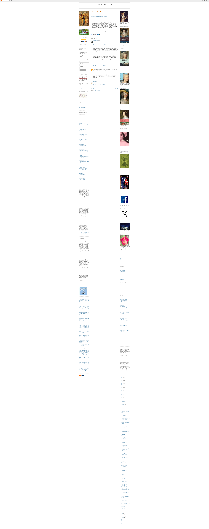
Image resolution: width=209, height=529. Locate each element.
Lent (85, 331)
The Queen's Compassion (123, 331)
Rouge (122, 499)
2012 (122, 396)
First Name (81, 63)
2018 (122, 387)
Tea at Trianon (104, 5)
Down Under (85, 315)
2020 (122, 384)
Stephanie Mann (84, 350)
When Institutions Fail (124, 497)
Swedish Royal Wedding (125, 448)
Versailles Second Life (82, 180)
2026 (122, 376)
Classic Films (85, 312)
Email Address (84, 60)
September (123, 404)
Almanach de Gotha (82, 123)
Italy (80, 328)
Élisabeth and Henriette (124, 457)
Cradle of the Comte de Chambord (124, 485)
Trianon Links (122, 259)
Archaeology (87, 300)
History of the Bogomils (125, 455)
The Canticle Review (82, 174)
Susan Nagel (81, 173)
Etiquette (80, 320)
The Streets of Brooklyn (125, 462)
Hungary (86, 327)
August (123, 405)
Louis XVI (80, 140)
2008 (122, 520)
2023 (122, 380)
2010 (122, 398)
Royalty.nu (80, 170)
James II (82, 328)
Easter (80, 316)
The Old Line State (85, 359)
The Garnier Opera (124, 477)
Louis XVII (80, 143)
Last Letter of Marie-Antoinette (124, 308)
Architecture (81, 301)
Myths (88, 339)
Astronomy (88, 301)
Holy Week (81, 327)
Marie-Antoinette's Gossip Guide (84, 156)
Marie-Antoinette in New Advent (84, 151)
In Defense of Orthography (125, 492)
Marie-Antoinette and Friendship (124, 314)
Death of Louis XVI (122, 306)
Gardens (85, 321)
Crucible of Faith (123, 446)
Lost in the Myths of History (83, 139)
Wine (88, 370)
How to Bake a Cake (124, 470)
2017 (122, 388)
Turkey (80, 369)
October (123, 402)
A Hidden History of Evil (125, 510)
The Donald (86, 351)
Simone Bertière (81, 172)
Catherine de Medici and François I (125, 461)
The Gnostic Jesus (124, 481)
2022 (122, 381)
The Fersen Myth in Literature (124, 330)
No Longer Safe (123, 415)
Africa (88, 299)
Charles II (87, 309)
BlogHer (80, 305)
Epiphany (84, 319)
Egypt (87, 316)
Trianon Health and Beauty (125, 288)
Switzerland (80, 351)
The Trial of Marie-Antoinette (83, 177)
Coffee (88, 312)
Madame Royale (81, 86)
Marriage (83, 336)
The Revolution (103, 32)
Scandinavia (87, 346)
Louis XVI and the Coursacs (83, 141)
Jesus (86, 328)
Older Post (116, 88)
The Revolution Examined (125, 486)
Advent (86, 299)
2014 (122, 393)
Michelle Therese (95, 40)
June (122, 408)
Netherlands (81, 340)
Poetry (86, 341)
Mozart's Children (81, 160)
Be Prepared (123, 412)
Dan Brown (123, 506)
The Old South (82, 361)
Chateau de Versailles (82, 129)
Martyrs (85, 336)
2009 (122, 519)
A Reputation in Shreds (123, 298)
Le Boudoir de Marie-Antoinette (84, 138)
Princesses (81, 344)
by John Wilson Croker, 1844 (84, 233)
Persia (80, 341)
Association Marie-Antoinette (83, 124)
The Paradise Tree (84, 362)
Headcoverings (81, 324)
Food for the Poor (122, 271)
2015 (122, 391)
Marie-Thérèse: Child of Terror (124, 324)
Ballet (80, 304)
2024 (122, 379)
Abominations (81, 299)
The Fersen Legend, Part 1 (123, 326)
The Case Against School (96, 11)
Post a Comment (93, 86)
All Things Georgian (82, 122)
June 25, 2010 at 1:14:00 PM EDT (99, 65)
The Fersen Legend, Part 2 (123, 327)
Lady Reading (81, 136)
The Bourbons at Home (123, 325)
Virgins (86, 369)
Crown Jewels (82, 314)
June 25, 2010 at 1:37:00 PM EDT (99, 78)
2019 (122, 386)
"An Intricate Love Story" (125, 430)
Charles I (84, 309)
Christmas (81, 312)
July (122, 407)
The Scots (86, 365)
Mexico (82, 337)
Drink (88, 315)
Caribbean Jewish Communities (124, 466)
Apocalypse (81, 300)
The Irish (87, 356)
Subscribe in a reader (82, 107)
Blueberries (123, 428)
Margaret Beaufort (124, 501)
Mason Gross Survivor (82, 157)
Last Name (81, 66)
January (123, 517)
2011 (122, 397)
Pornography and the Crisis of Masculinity (125, 419)
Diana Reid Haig (81, 130)
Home (120, 258)
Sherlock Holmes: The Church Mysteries (124, 468)
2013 (122, 394)
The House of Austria (85, 354)
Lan (82, 330)
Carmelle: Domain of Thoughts (83, 128)
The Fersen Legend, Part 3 (123, 329)
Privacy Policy (122, 263)
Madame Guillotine (82, 148)
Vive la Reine (81, 182)
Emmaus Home (82, 318)
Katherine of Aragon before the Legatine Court (125, 427)
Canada (85, 307)
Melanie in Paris (123, 464)
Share (99, 30)
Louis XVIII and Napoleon (125, 414)
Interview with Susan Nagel (124, 307)
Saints (80, 346)
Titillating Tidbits (82, 178)
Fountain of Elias (123, 284)
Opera (84, 340)
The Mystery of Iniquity (84, 358)
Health (88, 324)
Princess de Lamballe (82, 167)
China (80, 310)
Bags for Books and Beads (125, 496)
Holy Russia (87, 326)
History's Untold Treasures (83, 134)
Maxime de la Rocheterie (83, 158)
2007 (122, 522)
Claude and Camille (124, 445)
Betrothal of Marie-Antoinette (124, 450)
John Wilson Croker (82, 135)
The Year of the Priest (82, 368)
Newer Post (92, 88)
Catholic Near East (122, 270)
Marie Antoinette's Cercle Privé (83, 150)
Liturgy (88, 331)
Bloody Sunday (123, 458)
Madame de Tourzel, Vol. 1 (83, 145)
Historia (80, 133)
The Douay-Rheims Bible (125, 437)
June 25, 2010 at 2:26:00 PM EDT (99, 84)
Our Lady (87, 340)
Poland (88, 341)
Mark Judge (86, 335)
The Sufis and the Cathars (125, 411)
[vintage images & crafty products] (83, 294)
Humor (84, 327)
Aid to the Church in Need (123, 267)
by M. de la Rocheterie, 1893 (84, 201)
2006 (122, 523)
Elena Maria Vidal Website (124, 278)
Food (82, 321)
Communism (82, 313)
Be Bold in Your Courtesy (125, 504)
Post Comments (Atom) (98, 90)
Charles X (122, 490)
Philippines (83, 341)
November (123, 401)
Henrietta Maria (82, 325)
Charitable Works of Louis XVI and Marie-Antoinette (124, 300)
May (122, 511)
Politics (81, 343)
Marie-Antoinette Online (82, 152)
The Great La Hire (124, 454)
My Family (84, 339)
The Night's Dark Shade (82, 88)
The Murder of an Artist (124, 416)
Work (80, 371)
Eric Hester (87, 319)
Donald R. (94, 68)
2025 (122, 377)
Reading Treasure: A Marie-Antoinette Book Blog (83, 169)
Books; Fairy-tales (86, 306)
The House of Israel (82, 356)
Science (80, 348)
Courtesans (87, 313)
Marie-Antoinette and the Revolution (123, 319)
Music (80, 339)
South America (83, 349)
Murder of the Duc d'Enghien (124, 508)
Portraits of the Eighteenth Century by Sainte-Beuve (83, 166)
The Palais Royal (123, 409)
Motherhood (86, 338)
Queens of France (86, 345)
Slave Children (123, 432)
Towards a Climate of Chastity (124, 453)
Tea (82, 351)
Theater (88, 368)
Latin (83, 331)
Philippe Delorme (81, 163)
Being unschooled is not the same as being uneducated (99, 16)
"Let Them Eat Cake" (123, 296)
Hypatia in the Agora (124, 488)
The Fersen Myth (85, 352)
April (122, 513)
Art (84, 301)
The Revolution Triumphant (125, 489)
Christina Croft (87, 310)
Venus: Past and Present (124, 424)
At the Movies (82, 302)
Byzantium (80, 307)
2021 (122, 383)
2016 (122, 390)
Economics (83, 316)
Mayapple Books (122, 279)
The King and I (81, 175)
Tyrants (83, 369)
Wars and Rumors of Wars (84, 370)
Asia (86, 301)
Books (80, 306)
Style (88, 350)
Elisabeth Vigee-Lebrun (82, 131)
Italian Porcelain (123, 435)
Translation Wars (123, 434)
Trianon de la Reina (82, 179)
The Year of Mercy (86, 367)
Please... (122, 482)
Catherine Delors (84, 308)
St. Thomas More (123, 438)
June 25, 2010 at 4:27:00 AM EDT (99, 44)
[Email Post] (105, 31)
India (88, 327)
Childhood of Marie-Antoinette (124, 301)
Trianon (80, 85)
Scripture (84, 348)
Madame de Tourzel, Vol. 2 (83, 146)
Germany (84, 322)
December (123, 400)
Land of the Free (84, 330)
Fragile (122, 474)
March (123, 514)
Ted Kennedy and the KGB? (125, 420)
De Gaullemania (123, 443)
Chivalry (83, 310)
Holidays (83, 326)
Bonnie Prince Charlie (85, 305)
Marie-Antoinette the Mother (124, 320)
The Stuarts (86, 366)
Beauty (84, 304)
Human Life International (123, 272)
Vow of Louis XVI (122, 332)
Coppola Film (122, 305)
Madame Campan (81, 144)
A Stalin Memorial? (124, 478)
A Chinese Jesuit (123, 475)
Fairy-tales (85, 320)
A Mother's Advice (124, 442)
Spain (87, 349)
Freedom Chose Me (124, 500)
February (123, 516)
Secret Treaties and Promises (125, 503)
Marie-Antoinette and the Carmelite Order (123, 317)
